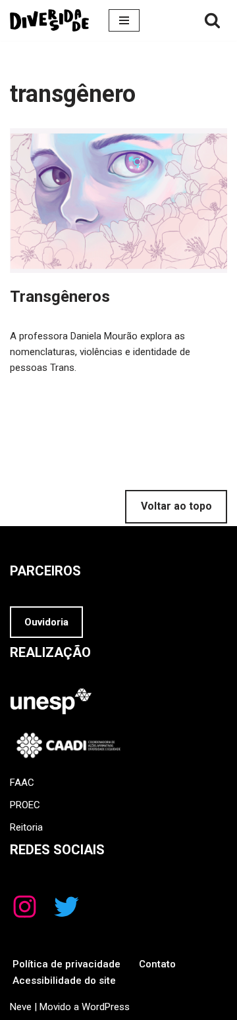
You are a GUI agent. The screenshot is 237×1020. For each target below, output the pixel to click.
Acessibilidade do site (64, 980)
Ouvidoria (46, 622)
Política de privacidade (66, 964)
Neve (21, 1007)
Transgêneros (60, 296)
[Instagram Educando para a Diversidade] (25, 906)
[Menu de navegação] (124, 20)
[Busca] (212, 20)
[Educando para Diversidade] (49, 20)
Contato (157, 964)
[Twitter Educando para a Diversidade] (66, 906)
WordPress (106, 1007)
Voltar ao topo (176, 506)
